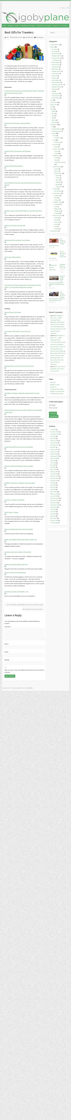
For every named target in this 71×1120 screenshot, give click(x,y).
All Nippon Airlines (56, 56)
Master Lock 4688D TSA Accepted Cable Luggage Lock (21, 539)
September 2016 (54, 456)
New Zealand (57, 191)
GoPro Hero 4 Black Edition (13, 257)
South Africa (57, 138)
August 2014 (53, 507)
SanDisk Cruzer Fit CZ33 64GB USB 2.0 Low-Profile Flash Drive (23, 211)
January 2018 (54, 443)
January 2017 (54, 451)
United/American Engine (28, 25)
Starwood (54, 122)
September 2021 (54, 434)
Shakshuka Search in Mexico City (63, 266)
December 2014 (54, 498)
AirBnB (53, 111)
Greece (56, 151)
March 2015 (53, 491)
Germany (56, 222)
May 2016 (53, 465)
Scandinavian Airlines (57, 84)
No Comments (39, 37)
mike (7, 37)
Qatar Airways (55, 80)
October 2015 (54, 480)
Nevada (58, 184)
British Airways (56, 62)
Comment (8, 626)
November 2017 (54, 445)
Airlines (52, 47)
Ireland (56, 224)
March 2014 (53, 518)
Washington (59, 186)
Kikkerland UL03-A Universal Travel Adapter (17, 240)
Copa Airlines (55, 67)
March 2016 (53, 469)
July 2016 (52, 460)
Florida (57, 177)
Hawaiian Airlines (56, 71)
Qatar (55, 160)
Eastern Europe (57, 149)
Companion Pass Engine (44, 25)
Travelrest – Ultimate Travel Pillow (14, 500)
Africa (54, 135)
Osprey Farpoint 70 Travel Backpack (15, 572)
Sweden (56, 228)
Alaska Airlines (56, 53)
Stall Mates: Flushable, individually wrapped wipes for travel (22, 393)
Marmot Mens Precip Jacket (13, 312)
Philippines (57, 211)
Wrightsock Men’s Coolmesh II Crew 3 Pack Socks (19, 366)
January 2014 (54, 522)
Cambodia (57, 204)
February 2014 (54, 520)
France (56, 220)
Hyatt (53, 115)
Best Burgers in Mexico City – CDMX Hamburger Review (56, 318)
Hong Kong (57, 142)
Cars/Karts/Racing (56, 129)
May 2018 (53, 438)
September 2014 (54, 505)
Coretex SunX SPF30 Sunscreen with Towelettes (19, 447)
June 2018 (53, 436)
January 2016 (54, 474)
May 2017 (53, 447)
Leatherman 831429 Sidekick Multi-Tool (16, 564)
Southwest (54, 89)
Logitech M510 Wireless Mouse (14, 166)
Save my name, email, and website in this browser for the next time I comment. (24, 671)
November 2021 (54, 432)
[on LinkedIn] (65, 8)
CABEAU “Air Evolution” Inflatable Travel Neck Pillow (20, 483)
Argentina (57, 195)
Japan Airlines (55, 73)
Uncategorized (54, 231)
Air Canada (55, 51)
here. (30, 279)
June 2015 (53, 485)
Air (52, 126)
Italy (55, 226)
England (56, 217)
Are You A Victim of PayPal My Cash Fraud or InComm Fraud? (24, 604)
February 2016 (54, 471)
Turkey (56, 153)
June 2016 (53, 463)
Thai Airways (55, 93)
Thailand (56, 213)
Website (7, 660)
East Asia (55, 144)
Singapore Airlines (56, 87)
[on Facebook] (60, 8)
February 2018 (54, 440)
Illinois (57, 180)
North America (57, 166)
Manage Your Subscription (57, 391)
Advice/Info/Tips (29, 37)
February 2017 (54, 449)
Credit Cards (53, 102)
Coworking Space (56, 131)
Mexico (56, 171)
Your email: (52, 405)
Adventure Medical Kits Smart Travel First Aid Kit (19, 529)
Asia (54, 140)
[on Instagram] (68, 8)
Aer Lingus (54, 49)
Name (7, 644)
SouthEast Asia (57, 202)
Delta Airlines (55, 69)
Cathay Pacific (56, 64)
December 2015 (54, 476)
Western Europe (57, 215)
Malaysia (56, 209)
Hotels (52, 109)
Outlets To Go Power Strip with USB (15, 225)
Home (4, 25)
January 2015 (54, 496)
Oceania (55, 189)
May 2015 (53, 487)
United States (58, 173)
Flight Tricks (53, 104)
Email (7, 652)
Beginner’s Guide (13, 25)
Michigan (58, 182)
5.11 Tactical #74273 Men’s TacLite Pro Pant (17, 331)
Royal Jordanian (56, 82)
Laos (6, 402)
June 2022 (53, 429)
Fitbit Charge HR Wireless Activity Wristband (17, 123)
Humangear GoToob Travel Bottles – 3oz (16, 591)
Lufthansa (54, 78)
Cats (51, 100)
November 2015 (54, 478)
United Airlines (55, 98)
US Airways (56, 60)
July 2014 (52, 509)
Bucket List (56, 25)
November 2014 (54, 500)
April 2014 (53, 516)
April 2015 (53, 489)
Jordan (56, 158)
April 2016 (53, 467)
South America (57, 193)
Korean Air (54, 75)
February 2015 (54, 494)
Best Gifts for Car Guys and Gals (33, 609)
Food (51, 107)
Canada (56, 169)
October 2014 (54, 502)
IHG (53, 118)
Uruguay (56, 200)
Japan (56, 146)
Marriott (54, 120)
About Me (64, 25)
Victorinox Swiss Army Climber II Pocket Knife (18, 552)
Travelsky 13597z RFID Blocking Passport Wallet (19, 466)
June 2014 (53, 511)
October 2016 (54, 454)
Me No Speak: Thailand (11, 512)
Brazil (56, 197)
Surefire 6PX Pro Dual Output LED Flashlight (18, 151)
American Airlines (56, 58)
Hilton (53, 113)
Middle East (56, 155)
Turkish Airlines (56, 95)
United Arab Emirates (60, 162)
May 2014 (53, 514)
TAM (53, 91)
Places (53, 133)
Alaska (58, 175)
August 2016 (53, 458)
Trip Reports (53, 124)
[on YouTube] (62, 8)
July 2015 (52, 483)
